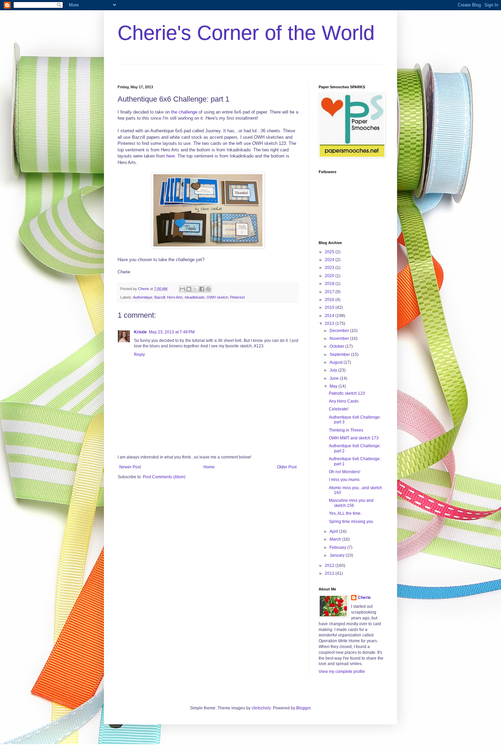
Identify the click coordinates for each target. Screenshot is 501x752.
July (334, 370)
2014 (330, 315)
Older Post (287, 467)
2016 (330, 299)
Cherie (364, 597)
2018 (330, 283)
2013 (330, 323)
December (340, 330)
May (334, 386)
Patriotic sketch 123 (347, 393)
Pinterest (237, 297)
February (338, 547)
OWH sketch (217, 297)
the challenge (184, 112)
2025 (330, 252)
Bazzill (159, 297)
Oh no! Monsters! (344, 471)
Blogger (303, 708)
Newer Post (130, 467)
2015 (330, 307)
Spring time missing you (351, 521)
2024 (330, 259)
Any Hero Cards (344, 401)
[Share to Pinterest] (208, 289)
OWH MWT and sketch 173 (354, 438)
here (170, 156)
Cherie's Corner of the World (246, 32)
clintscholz (261, 708)
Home (209, 467)
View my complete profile (342, 671)
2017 (330, 291)
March (336, 539)
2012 (330, 565)
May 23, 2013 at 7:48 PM (172, 332)
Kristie (140, 332)
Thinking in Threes (346, 430)
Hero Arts (175, 297)
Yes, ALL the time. (345, 513)
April (334, 531)
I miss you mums (344, 479)
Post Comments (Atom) (164, 477)
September (340, 354)
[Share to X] (195, 289)
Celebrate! (338, 409)
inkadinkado (194, 297)
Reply (139, 354)
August (337, 362)
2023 (330, 267)
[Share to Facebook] (201, 289)
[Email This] (182, 289)
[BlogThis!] (188, 289)
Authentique (142, 297)
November (340, 338)
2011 (330, 573)
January (338, 555)
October (337, 346)
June (335, 378)
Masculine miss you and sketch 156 (351, 503)
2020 (330, 275)
